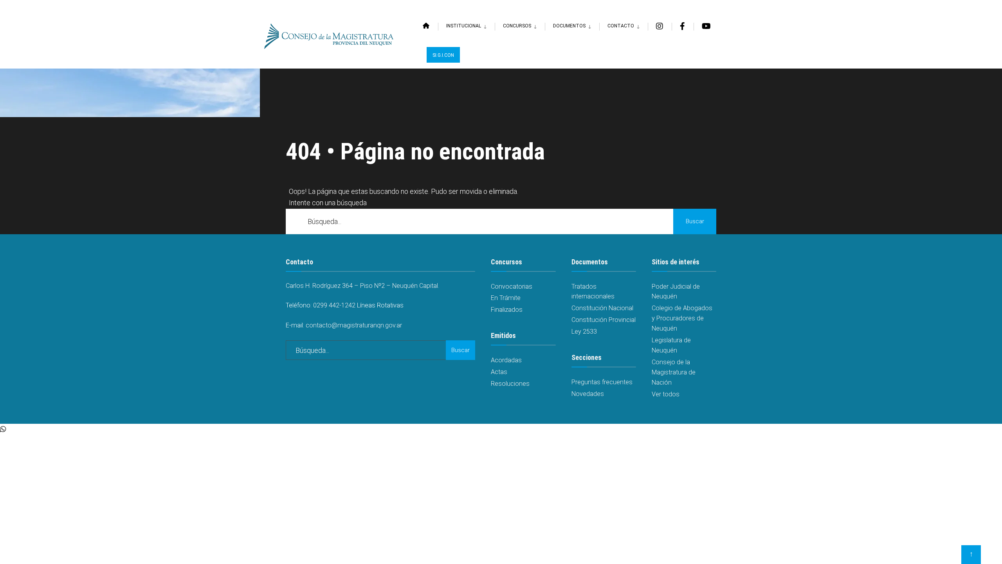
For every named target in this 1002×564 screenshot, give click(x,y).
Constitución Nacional (602, 308)
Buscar (695, 221)
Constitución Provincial (603, 320)
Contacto (620, 26)
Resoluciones (510, 383)
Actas (499, 372)
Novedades (587, 394)
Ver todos (665, 394)
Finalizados (507, 309)
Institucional (463, 26)
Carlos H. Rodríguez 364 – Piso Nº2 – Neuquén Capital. (362, 285)
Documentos (569, 26)
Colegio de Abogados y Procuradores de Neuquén (682, 318)
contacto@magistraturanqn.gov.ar (354, 325)
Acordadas (506, 360)
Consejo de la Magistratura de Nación (674, 372)
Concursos (517, 26)
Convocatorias (511, 286)
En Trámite (506, 298)
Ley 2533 (584, 331)
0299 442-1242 (334, 305)
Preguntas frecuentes (602, 382)
